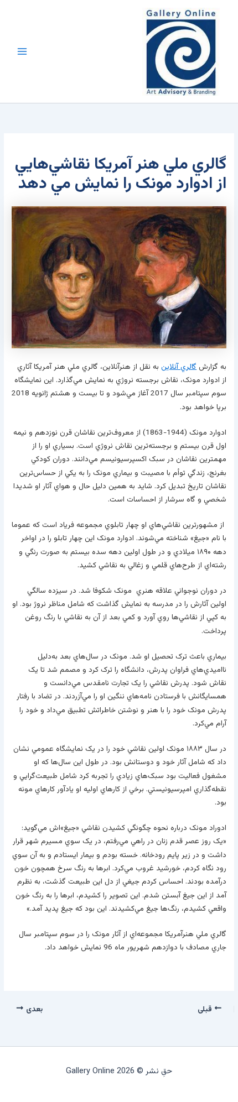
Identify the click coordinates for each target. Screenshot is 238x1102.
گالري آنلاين (178, 367)
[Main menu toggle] (22, 51)
